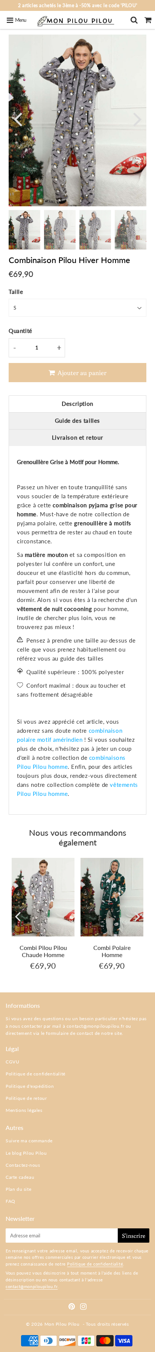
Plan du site (18, 1189)
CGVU (12, 1062)
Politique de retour (26, 1098)
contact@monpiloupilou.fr (95, 1026)
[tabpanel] (24, 229)
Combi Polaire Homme (112, 951)
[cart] (148, 20)
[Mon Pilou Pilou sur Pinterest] (72, 1307)
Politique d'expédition (30, 1086)
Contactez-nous (23, 1165)
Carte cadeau (20, 1177)
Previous (18, 118)
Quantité (20, 330)
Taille (16, 291)
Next (137, 118)
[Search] (134, 20)
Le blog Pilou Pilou (26, 1153)
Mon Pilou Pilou (62, 1324)
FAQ (10, 1201)
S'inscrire (133, 1235)
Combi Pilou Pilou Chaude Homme (43, 951)
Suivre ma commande (29, 1140)
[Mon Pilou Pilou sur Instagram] (83, 1307)
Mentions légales (24, 1110)
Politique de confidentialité (35, 1074)
